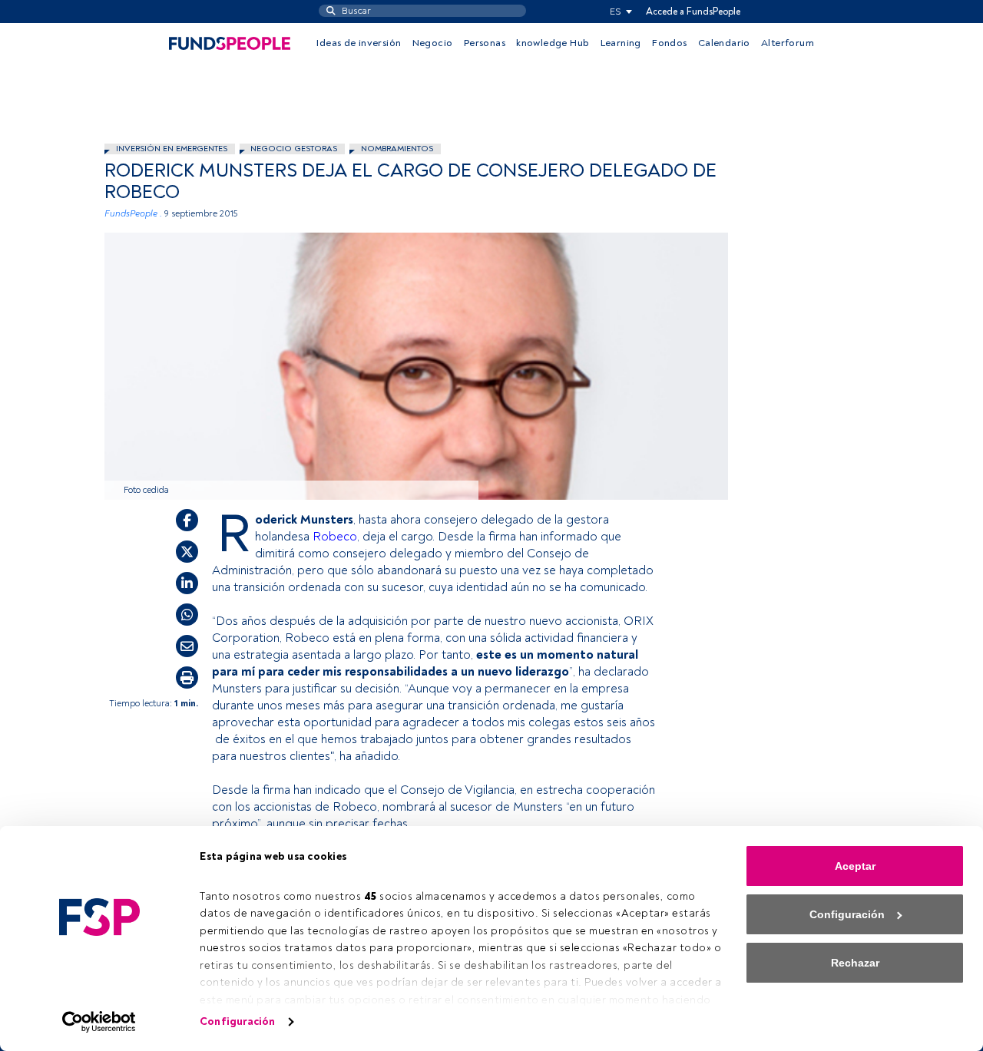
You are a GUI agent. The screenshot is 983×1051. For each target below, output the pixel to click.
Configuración (237, 1021)
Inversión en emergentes (171, 149)
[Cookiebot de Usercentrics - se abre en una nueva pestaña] (99, 1022)
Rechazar (855, 963)
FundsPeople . (133, 214)
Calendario (724, 43)
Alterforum (787, 43)
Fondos (669, 43)
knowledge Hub (552, 43)
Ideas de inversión (358, 43)
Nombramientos (397, 149)
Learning (621, 43)
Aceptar (855, 866)
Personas (484, 43)
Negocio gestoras (293, 149)
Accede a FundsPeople (693, 11)
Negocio (432, 43)
